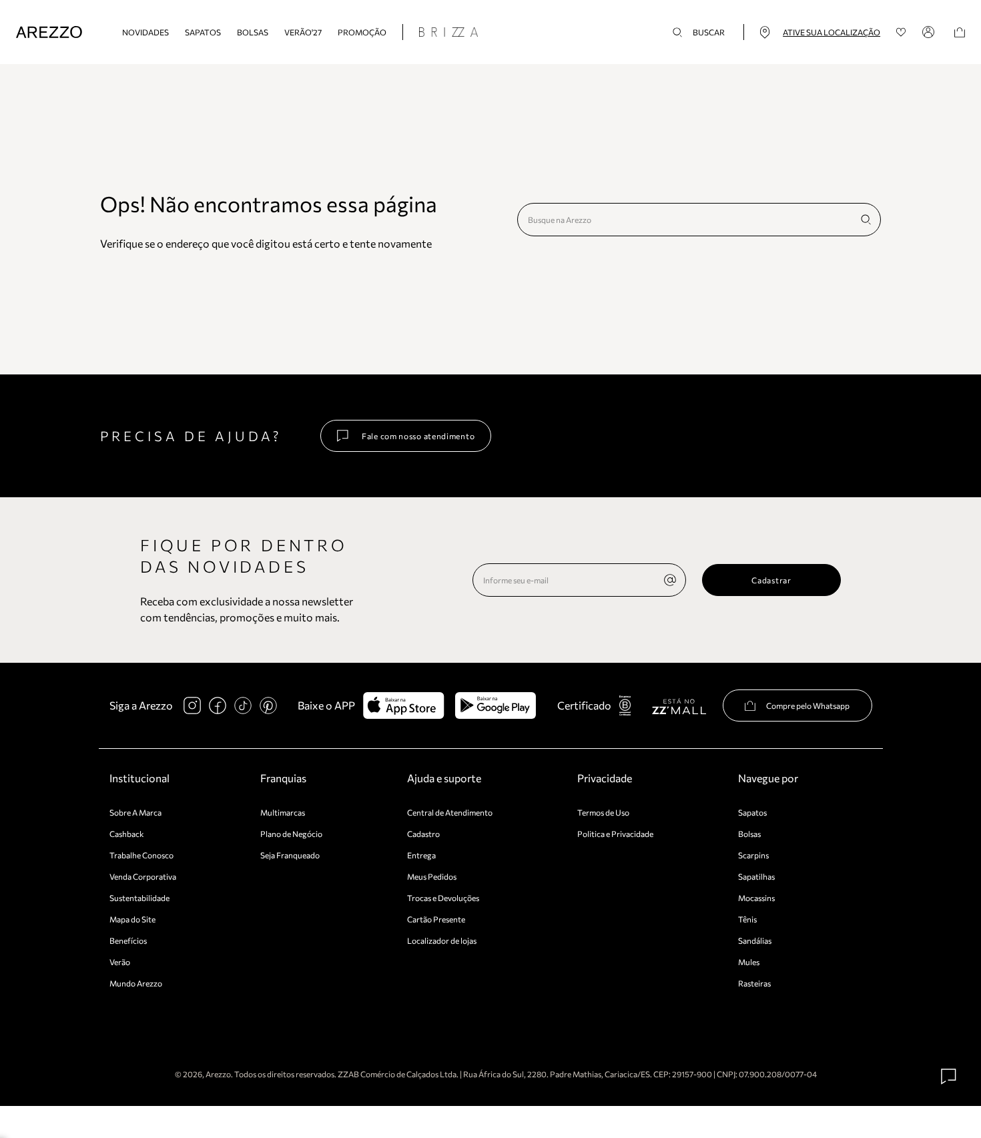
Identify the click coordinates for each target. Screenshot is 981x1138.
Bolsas (252, 32)
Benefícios (128, 940)
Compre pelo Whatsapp (808, 705)
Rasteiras (754, 983)
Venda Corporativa (142, 876)
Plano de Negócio (291, 833)
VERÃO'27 (303, 32)
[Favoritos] (901, 32)
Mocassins (756, 897)
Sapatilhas (756, 876)
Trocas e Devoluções (443, 897)
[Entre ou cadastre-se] (930, 32)
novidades (145, 32)
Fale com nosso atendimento (418, 436)
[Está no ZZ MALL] (679, 705)
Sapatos (203, 32)
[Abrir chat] (949, 1076)
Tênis (747, 919)
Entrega (421, 855)
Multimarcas (282, 812)
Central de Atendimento (450, 812)
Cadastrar (771, 580)
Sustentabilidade (139, 897)
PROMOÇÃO (362, 32)
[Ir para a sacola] (959, 32)
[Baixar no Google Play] (495, 705)
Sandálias (754, 940)
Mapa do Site (132, 919)
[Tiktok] (243, 705)
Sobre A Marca (135, 812)
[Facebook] (217, 705)
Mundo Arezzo (135, 983)
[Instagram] (192, 705)
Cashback (126, 833)
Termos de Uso (603, 812)
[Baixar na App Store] (403, 705)
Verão (119, 961)
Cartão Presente (436, 919)
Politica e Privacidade (615, 833)
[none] (670, 580)
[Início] (49, 32)
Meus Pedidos (431, 876)
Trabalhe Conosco (141, 855)
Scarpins (753, 855)
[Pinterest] (268, 705)
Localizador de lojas (441, 940)
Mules (748, 961)
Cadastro (423, 833)
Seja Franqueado (290, 855)
